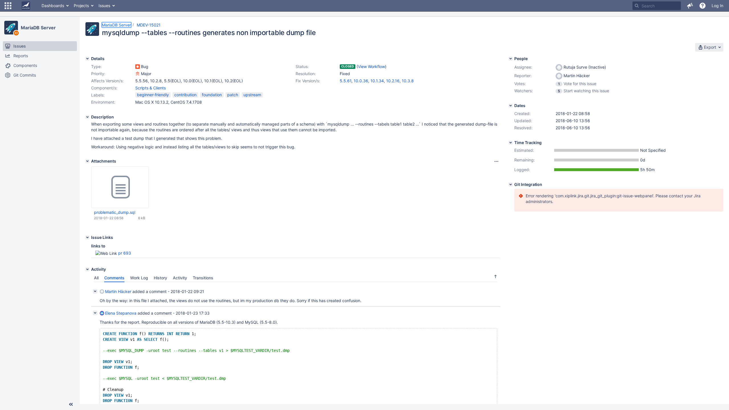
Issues (104, 5)
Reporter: (523, 75)
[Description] (87, 117)
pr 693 (124, 253)
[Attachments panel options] (496, 161)
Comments (114, 277)
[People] (511, 59)
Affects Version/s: (107, 80)
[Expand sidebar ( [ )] (71, 404)
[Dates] (511, 106)
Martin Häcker (118, 291)
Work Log (139, 277)
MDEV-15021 (149, 24)
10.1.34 (377, 80)
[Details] (87, 59)
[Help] (702, 5)
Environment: (103, 102)
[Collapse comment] (95, 291)
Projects (81, 5)
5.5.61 (345, 80)
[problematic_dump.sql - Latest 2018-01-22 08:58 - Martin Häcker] (119, 187)
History (160, 277)
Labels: (98, 95)
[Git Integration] (511, 184)
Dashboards (53, 5)
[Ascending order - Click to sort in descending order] (495, 276)
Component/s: (104, 87)
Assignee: (523, 67)
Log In (717, 5)
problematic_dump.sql (114, 212)
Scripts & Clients (150, 87)
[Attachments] (87, 161)
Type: (96, 66)
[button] (8, 5)
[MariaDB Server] (11, 27)
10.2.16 (393, 80)
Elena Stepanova (120, 313)
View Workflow (371, 66)
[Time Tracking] (511, 143)
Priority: (98, 73)
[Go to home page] (26, 5)
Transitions (203, 277)
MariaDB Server (38, 27)
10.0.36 (361, 80)
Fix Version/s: (308, 80)
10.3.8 (408, 80)
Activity (180, 277)
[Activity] (87, 269)
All (96, 277)
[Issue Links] (87, 237)
